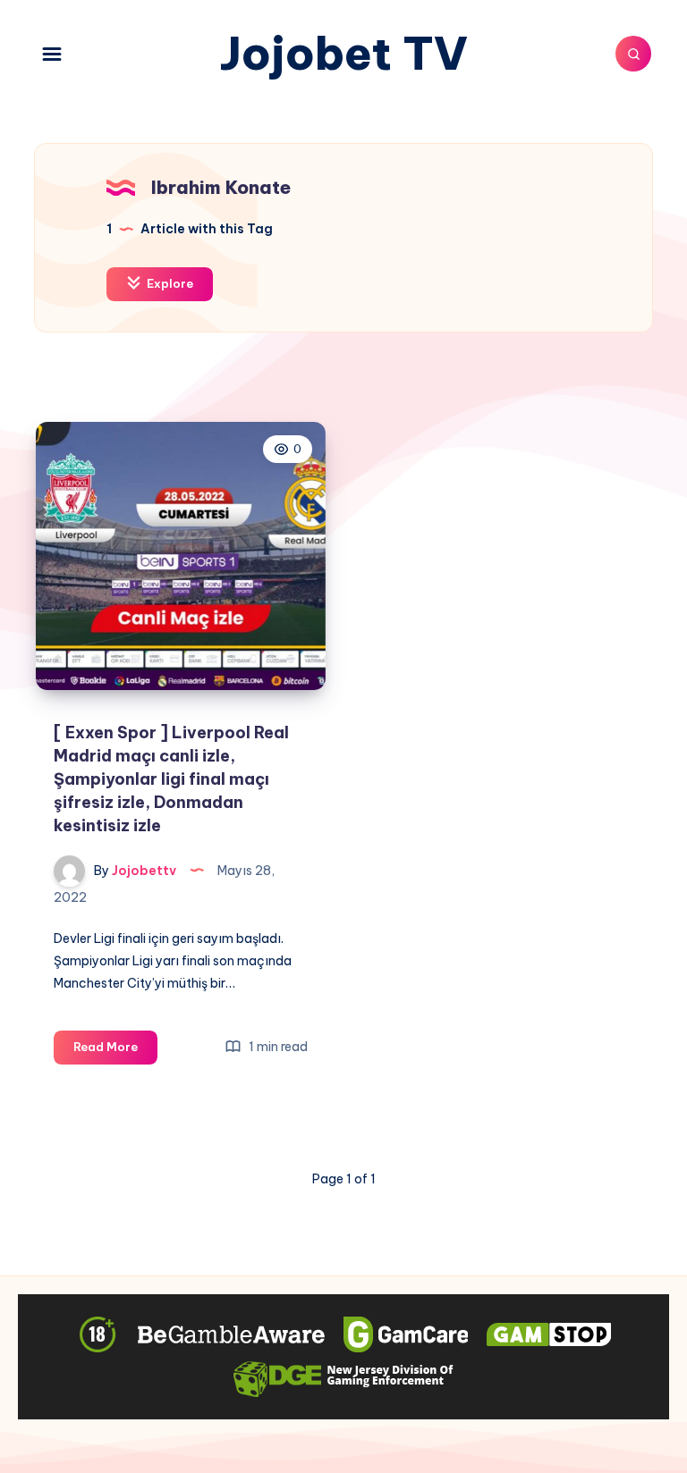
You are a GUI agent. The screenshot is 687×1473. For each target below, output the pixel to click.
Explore (168, 283)
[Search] (633, 54)
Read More (115, 1051)
